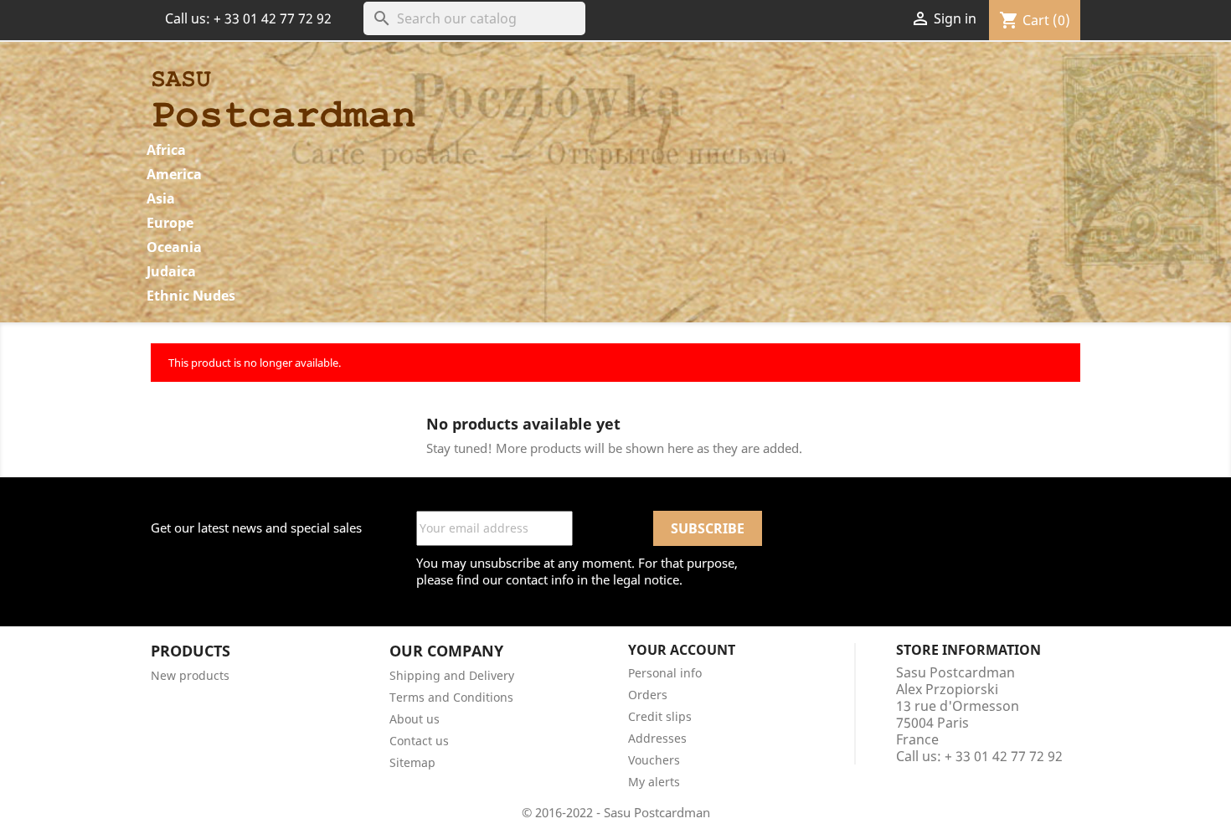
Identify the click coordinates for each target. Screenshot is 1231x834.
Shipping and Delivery (451, 675)
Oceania (174, 247)
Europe (170, 223)
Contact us (419, 741)
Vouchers (654, 760)
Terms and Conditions (451, 697)
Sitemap (412, 762)
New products (190, 675)
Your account (681, 650)
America (174, 174)
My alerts (654, 782)
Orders (647, 695)
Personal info (665, 673)
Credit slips (660, 716)
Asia (161, 198)
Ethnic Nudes (191, 295)
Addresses (657, 738)
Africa (166, 150)
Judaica (171, 271)
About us (414, 719)
